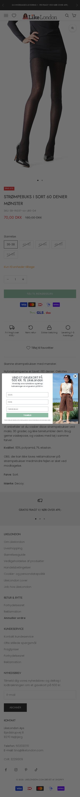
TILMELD (27, 415)
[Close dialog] (75, 376)
